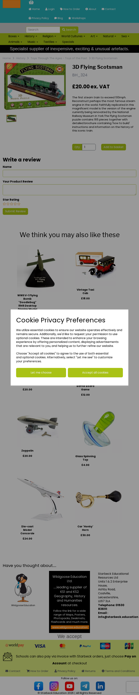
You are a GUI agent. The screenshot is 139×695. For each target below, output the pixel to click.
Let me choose (41, 372)
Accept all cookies (95, 372)
